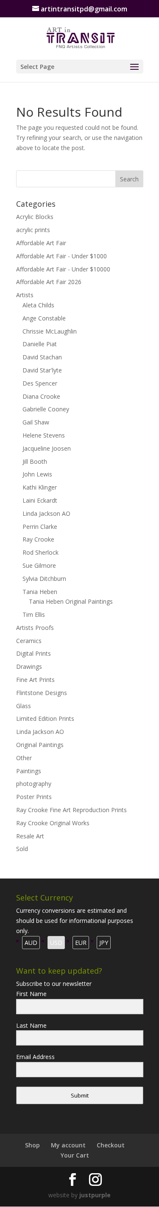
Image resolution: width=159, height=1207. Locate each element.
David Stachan (42, 357)
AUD (31, 943)
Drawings (29, 666)
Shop (32, 1145)
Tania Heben (39, 592)
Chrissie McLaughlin (49, 331)
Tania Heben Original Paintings (71, 601)
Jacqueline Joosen (46, 448)
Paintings (28, 771)
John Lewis (37, 474)
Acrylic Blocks (34, 217)
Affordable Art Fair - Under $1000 (61, 256)
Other (24, 758)
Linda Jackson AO (46, 513)
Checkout (111, 1145)
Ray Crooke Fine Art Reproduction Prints (71, 810)
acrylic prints (33, 230)
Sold (22, 849)
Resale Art (30, 836)
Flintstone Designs (41, 693)
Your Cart (75, 1155)
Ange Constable (44, 318)
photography (33, 784)
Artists (24, 295)
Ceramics (29, 641)
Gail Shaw (35, 422)
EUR (80, 943)
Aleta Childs (38, 305)
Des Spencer (39, 383)
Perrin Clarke (39, 527)
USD (56, 943)
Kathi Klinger (39, 487)
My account (68, 1145)
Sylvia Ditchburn (44, 579)
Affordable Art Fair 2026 (48, 282)
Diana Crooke (41, 396)
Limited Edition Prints (45, 718)
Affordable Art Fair (41, 243)
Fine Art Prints (35, 680)
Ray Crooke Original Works (52, 823)
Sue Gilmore (39, 565)
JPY (103, 943)
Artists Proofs (35, 628)
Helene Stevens (43, 435)
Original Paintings (40, 745)
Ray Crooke (38, 539)
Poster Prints (34, 797)
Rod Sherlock (40, 552)
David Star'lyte (42, 370)
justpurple (95, 1195)
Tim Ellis (33, 614)
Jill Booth (34, 461)
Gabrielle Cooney (45, 409)
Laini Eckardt (39, 500)
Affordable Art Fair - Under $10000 (63, 269)
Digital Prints (33, 653)
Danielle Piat (39, 344)
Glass (23, 706)
